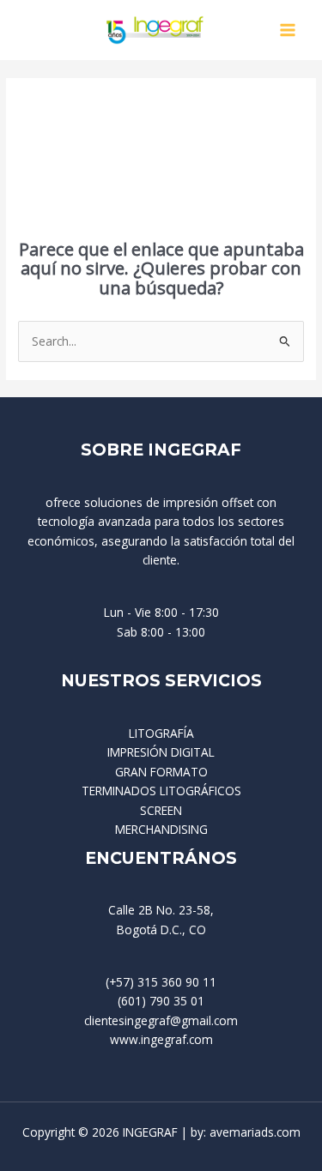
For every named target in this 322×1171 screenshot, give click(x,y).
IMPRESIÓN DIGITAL (161, 752)
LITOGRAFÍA (161, 733)
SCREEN (161, 810)
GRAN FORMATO (161, 772)
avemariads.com (255, 1132)
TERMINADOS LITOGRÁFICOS (161, 790)
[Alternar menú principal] (288, 30)
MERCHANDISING (161, 829)
